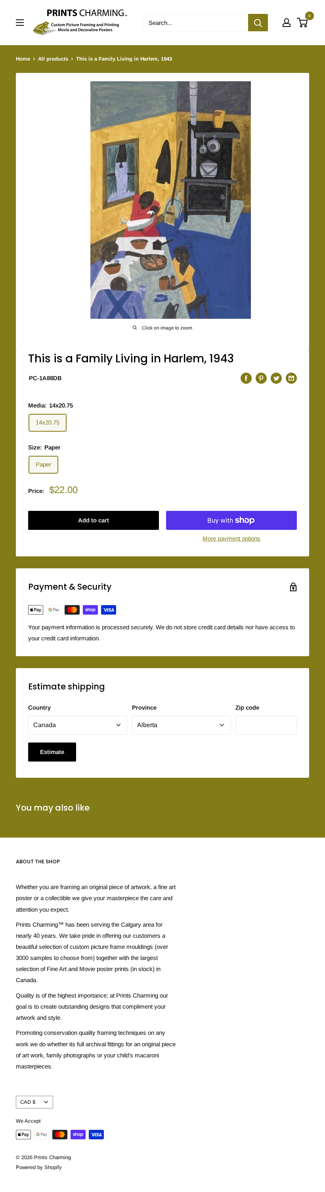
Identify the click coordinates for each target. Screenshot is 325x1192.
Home (23, 59)
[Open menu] (20, 22)
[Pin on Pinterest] (261, 378)
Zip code (247, 707)
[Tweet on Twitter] (276, 378)
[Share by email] (291, 378)
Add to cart (93, 520)
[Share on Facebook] (246, 378)
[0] (303, 22)
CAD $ (27, 1102)
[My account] (287, 22)
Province (144, 707)
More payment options (231, 538)
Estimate (52, 751)
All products (53, 59)
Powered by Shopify (39, 1167)
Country (39, 707)
